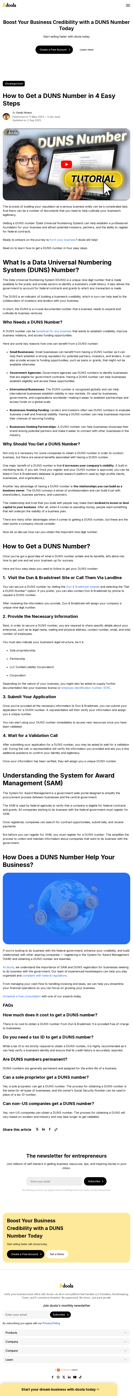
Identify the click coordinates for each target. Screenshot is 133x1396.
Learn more (87, 49)
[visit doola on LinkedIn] (69, 1377)
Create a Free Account (53, 49)
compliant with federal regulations (44, 975)
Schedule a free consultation (22, 996)
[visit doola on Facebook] (52, 1377)
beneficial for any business (54, 331)
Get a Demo (57, 1254)
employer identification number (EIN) (85, 688)
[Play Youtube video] (66, 164)
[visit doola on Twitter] (63, 1377)
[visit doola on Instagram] (58, 1377)
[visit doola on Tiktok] (80, 1377)
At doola (8, 967)
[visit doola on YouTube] (75, 1377)
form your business (63, 239)
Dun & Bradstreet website (83, 586)
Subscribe (94, 1181)
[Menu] (128, 5)
